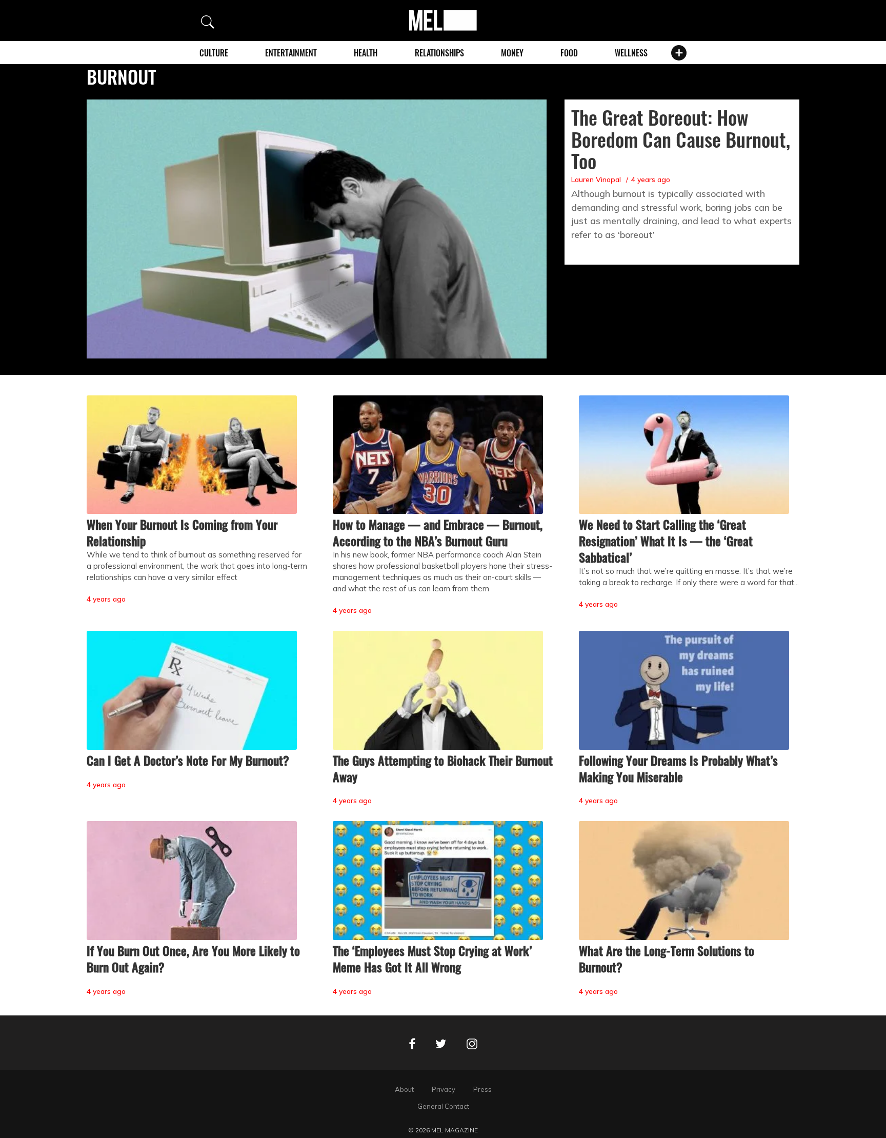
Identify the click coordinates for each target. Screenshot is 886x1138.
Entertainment (291, 53)
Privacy (443, 1089)
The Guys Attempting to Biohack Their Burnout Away (443, 768)
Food (569, 53)
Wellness (631, 53)
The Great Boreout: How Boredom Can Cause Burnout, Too (680, 139)
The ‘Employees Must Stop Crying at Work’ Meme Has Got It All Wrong (432, 958)
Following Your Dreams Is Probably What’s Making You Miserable (678, 768)
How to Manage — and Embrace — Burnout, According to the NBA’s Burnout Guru (437, 532)
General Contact (443, 1106)
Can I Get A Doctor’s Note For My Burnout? (188, 760)
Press (482, 1089)
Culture (213, 53)
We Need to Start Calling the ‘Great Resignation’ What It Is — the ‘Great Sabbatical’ (666, 540)
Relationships (439, 53)
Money (512, 53)
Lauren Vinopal (596, 179)
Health (365, 53)
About (404, 1089)
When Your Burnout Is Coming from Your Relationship (182, 532)
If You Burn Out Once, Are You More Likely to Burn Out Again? (193, 958)
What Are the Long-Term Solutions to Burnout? (666, 958)
